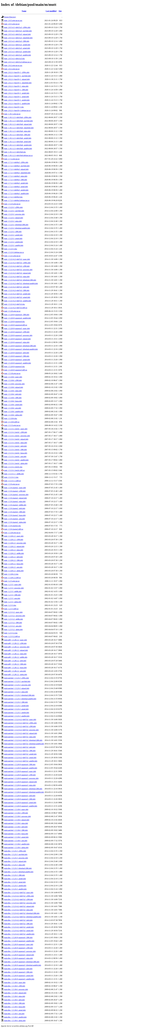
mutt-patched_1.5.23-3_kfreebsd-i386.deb (19, 695)
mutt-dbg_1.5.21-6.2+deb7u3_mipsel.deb (19, 906)
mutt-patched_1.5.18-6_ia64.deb (16, 827)
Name (24, 11)
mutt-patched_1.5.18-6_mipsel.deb (16, 820)
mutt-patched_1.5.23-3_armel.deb (16, 709)
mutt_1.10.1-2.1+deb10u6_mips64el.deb (19, 128)
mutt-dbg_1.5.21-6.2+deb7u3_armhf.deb (19, 927)
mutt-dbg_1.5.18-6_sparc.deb (14, 982)
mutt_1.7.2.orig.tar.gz (12, 159)
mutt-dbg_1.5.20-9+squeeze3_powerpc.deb (20, 951)
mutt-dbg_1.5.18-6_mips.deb (14, 996)
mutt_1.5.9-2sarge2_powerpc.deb (16, 495)
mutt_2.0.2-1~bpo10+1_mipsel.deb (17, 79)
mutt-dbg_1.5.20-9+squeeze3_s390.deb (18, 948)
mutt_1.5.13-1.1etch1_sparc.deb (15, 429)
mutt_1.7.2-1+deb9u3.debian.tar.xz (16, 200)
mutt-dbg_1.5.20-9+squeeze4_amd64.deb (19, 941)
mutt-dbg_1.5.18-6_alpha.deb (15, 1021)
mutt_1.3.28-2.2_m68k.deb (14, 553)
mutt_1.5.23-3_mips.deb (13, 221)
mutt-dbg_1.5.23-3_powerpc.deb (16, 858)
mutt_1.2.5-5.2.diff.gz (12, 636)
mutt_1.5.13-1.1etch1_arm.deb (15, 456)
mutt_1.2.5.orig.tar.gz (12, 581)
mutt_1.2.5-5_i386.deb (12, 595)
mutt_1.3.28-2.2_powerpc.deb (15, 543)
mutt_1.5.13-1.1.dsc (11, 477)
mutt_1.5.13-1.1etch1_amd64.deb (16, 460)
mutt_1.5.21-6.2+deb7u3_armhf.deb (17, 294)
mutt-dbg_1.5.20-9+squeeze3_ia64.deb (18, 969)
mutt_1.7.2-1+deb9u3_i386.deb (15, 180)
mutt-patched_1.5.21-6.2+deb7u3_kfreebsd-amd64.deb (24, 744)
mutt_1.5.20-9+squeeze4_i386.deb (16, 315)
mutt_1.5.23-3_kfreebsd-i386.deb (16, 225)
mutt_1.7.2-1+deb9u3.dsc (13, 197)
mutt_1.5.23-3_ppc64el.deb (14, 211)
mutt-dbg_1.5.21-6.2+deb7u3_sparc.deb (18, 893)
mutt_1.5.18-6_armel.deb (13, 405)
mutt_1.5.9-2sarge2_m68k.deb (15, 505)
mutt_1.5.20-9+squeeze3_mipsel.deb (17, 339)
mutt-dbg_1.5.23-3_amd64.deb (15, 889)
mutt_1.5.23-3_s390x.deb (13, 207)
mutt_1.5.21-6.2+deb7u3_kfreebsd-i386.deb (20, 280)
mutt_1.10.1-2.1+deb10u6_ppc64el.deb (18, 121)
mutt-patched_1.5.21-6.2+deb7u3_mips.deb (20, 737)
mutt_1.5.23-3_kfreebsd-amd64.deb (17, 228)
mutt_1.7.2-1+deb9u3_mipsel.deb (16, 169)
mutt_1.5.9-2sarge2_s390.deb (15, 491)
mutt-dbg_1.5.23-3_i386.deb (14, 875)
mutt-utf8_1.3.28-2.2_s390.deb (15, 643)
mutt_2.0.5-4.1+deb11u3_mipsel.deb (17, 34)
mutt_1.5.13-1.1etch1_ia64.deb (15, 446)
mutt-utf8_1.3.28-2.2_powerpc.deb (16, 647)
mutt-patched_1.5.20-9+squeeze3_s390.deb (20, 775)
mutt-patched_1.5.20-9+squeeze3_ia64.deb (19, 796)
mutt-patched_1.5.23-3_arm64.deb (16, 713)
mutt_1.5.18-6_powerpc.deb (14, 384)
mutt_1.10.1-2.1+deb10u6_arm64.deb (18, 145)
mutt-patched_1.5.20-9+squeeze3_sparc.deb (20, 771)
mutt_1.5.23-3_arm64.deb (13, 242)
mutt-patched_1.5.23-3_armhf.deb (16, 706)
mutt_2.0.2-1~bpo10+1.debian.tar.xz (17, 110)
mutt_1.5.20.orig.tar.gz (12, 311)
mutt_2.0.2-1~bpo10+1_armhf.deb (16, 93)
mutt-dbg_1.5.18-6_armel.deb (15, 1010)
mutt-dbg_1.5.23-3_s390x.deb (15, 851)
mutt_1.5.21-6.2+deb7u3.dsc (14, 304)
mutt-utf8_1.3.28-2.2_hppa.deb (15, 668)
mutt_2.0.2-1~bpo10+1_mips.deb (16, 86)
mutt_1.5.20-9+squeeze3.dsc (14, 367)
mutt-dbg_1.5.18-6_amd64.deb (15, 1017)
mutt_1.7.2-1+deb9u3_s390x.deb (16, 162)
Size (60, 11)
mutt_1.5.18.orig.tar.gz (12, 373)
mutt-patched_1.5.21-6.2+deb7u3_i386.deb (20, 751)
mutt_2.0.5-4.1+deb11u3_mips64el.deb (18, 38)
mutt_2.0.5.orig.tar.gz (12, 24)
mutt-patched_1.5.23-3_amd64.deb (16, 716)
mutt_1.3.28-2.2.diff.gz (12, 578)
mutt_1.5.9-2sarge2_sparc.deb (15, 488)
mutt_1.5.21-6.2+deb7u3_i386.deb (16, 290)
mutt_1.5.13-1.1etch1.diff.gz (14, 470)
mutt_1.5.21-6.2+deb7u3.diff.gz (15, 308)
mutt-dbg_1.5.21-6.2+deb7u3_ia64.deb (18, 920)
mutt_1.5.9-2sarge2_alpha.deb (15, 522)
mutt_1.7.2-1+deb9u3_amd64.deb (16, 193)
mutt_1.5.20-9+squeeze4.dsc (14, 322)
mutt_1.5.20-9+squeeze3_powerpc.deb (18, 335)
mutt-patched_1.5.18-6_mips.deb (16, 823)
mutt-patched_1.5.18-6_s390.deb (16, 813)
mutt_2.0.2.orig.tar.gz (12, 69)
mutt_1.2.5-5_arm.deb (12, 598)
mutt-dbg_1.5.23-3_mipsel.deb (15, 861)
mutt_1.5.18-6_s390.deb (13, 380)
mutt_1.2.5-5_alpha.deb (12, 602)
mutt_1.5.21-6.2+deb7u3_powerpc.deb (18, 270)
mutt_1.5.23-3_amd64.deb (13, 245)
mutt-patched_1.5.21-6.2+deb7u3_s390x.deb (20, 723)
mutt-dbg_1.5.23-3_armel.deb (15, 882)
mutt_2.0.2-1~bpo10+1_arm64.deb (17, 100)
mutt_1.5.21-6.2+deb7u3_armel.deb (17, 297)
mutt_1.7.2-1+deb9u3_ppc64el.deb (17, 166)
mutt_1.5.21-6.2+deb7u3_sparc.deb (17, 259)
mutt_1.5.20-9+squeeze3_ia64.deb (16, 353)
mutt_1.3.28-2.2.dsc (11, 574)
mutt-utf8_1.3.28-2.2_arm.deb (15, 671)
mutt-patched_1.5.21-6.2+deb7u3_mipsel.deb (20, 733)
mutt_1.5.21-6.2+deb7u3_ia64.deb (16, 287)
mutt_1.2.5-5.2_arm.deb (12, 626)
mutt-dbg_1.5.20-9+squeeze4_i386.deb (18, 937)
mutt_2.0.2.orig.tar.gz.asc (13, 65)
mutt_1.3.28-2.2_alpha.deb (14, 571)
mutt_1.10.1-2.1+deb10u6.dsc (15, 152)
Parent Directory (10, 17)
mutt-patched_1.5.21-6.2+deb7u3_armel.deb (20, 758)
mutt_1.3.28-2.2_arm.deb (13, 567)
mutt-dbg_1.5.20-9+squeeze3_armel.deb (18, 976)
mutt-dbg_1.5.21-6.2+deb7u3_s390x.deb (19, 896)
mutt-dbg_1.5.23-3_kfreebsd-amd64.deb (18, 872)
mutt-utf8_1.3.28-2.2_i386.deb (15, 664)
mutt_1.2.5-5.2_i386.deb (13, 623)
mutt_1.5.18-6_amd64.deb (13, 411)
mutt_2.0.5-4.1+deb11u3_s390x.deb (17, 27)
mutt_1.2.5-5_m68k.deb (12, 591)
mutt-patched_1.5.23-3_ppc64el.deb (17, 681)
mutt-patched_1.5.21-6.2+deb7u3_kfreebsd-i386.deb (23, 740)
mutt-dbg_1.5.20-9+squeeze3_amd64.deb (19, 979)
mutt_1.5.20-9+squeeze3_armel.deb (17, 360)
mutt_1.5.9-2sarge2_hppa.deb (15, 515)
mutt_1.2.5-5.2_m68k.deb (13, 619)
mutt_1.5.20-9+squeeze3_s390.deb (16, 332)
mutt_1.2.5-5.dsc (10, 605)
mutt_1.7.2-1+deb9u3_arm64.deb (16, 190)
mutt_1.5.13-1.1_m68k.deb (14, 474)
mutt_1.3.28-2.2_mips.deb (13, 550)
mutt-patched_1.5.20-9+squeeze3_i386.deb (19, 799)
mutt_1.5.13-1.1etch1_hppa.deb (15, 453)
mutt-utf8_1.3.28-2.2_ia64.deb (15, 661)
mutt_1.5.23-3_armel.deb (13, 238)
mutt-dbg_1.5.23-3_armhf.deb (15, 879)
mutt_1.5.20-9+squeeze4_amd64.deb (17, 318)
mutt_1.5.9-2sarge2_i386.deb (14, 512)
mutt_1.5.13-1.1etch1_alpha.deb (15, 463)
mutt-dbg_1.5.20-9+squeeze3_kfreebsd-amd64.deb (22, 965)
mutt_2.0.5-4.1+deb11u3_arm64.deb (17, 52)
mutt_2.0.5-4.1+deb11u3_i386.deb (16, 41)
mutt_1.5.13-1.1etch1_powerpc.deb (17, 436)
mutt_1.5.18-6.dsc (10, 418)
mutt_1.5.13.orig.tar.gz (12, 425)
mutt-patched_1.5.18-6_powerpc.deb (17, 816)
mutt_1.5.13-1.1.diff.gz (12, 481)
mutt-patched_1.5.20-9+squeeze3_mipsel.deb (20, 782)
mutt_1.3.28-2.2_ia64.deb (13, 557)
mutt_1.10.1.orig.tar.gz (12, 114)
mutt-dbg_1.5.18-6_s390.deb (14, 986)
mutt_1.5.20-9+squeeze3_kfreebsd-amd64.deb (21, 349)
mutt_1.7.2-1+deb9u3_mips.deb (15, 176)
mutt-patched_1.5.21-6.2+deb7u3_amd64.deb (20, 761)
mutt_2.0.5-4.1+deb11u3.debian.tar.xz (18, 62)
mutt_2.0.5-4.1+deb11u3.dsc (14, 59)
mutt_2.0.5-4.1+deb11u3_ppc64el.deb (18, 31)
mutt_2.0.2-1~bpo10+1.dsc (14, 107)
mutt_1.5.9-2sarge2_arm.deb (14, 519)
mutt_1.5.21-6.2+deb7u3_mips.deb (17, 277)
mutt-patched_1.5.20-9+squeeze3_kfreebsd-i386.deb (23, 789)
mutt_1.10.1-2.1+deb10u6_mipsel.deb (18, 124)
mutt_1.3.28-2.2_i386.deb (13, 560)
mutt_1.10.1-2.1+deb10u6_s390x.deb (17, 117)
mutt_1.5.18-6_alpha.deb (13, 415)
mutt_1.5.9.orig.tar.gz (12, 484)
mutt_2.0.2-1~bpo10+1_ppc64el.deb (17, 76)
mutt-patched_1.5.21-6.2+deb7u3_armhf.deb (20, 754)
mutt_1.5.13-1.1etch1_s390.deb (15, 432)
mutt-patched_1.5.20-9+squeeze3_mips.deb (20, 785)
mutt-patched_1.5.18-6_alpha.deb (16, 848)
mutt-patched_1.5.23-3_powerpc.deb (17, 685)
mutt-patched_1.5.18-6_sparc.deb (16, 809)
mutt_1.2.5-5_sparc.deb (12, 585)
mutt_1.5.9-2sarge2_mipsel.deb (15, 498)
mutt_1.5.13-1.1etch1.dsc (13, 467)
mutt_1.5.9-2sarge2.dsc (12, 526)
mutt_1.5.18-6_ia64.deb (12, 394)
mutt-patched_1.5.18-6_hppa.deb (16, 834)
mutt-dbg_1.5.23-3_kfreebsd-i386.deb (18, 868)
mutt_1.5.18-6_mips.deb (13, 391)
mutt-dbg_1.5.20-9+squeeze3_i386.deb (18, 972)
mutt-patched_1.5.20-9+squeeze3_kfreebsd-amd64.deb (24, 792)
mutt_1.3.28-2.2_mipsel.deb (14, 546)
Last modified (51, 11)
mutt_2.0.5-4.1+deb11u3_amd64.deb (17, 55)
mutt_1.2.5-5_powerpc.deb (14, 588)
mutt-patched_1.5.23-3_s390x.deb (16, 678)
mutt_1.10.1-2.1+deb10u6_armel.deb (17, 142)
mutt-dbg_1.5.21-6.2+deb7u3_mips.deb (18, 910)
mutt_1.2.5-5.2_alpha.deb (13, 630)
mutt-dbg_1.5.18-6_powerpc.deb (16, 989)
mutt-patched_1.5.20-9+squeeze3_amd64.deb (20, 806)
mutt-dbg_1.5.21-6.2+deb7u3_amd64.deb (19, 934)
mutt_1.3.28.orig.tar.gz (12, 533)
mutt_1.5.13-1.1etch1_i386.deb (15, 450)
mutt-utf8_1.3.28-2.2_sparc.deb (15, 640)
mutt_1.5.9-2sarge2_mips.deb (15, 501)
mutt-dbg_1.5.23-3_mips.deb (14, 865)
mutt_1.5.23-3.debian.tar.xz (14, 252)
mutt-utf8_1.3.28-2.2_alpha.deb (15, 674)
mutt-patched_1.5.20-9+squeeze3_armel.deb (20, 803)
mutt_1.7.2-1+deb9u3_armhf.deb (16, 183)
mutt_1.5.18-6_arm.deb (12, 408)
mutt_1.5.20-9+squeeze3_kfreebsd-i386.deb (20, 346)
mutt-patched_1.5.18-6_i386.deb (16, 830)
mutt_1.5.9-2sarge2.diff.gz (13, 529)
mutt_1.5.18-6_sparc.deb (13, 377)
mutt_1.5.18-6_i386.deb (12, 398)
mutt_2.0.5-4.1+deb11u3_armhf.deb (17, 45)
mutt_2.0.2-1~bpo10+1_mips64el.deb (17, 83)
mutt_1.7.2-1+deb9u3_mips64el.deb (17, 173)
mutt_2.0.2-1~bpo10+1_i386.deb (16, 90)
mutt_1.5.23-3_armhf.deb (13, 235)
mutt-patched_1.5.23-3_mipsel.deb (16, 688)
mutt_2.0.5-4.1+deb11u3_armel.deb (17, 48)
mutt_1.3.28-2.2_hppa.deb (13, 564)
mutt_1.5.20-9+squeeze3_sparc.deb (17, 328)
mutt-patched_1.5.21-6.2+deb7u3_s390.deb (20, 726)
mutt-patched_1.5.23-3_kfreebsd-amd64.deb (20, 699)
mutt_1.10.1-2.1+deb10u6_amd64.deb (18, 148)
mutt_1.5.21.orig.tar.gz (12, 256)
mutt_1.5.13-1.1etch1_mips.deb (15, 443)
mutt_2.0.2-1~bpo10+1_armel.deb (16, 97)
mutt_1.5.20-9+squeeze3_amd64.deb (17, 363)
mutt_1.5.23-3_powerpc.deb (14, 214)
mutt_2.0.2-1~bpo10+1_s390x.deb (16, 72)
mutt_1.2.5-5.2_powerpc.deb (14, 616)
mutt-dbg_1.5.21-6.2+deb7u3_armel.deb (18, 931)
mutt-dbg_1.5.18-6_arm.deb (14, 1014)
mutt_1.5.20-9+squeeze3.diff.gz (15, 370)
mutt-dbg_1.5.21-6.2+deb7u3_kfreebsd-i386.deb (21, 913)
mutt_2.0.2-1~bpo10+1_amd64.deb (17, 104)
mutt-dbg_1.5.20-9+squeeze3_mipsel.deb (19, 955)
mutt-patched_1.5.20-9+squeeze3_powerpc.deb (21, 778)
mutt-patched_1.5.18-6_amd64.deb (16, 844)
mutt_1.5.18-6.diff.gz (11, 422)
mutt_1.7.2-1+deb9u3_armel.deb (16, 187)
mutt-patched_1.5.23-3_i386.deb (16, 702)
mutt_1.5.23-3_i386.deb (12, 232)
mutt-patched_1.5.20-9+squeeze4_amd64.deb (20, 768)
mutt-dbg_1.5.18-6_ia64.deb (14, 1000)
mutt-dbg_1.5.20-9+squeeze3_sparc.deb (18, 944)
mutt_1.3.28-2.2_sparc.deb (13, 536)
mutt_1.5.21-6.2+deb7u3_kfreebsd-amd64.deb (21, 283)
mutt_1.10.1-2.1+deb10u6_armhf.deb (17, 138)
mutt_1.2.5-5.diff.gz (11, 609)
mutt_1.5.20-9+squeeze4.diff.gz (15, 325)
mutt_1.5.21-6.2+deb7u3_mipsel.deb (17, 273)
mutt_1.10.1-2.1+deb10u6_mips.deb (17, 131)
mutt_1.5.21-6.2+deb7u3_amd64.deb (17, 301)
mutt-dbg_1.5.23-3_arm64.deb (15, 886)
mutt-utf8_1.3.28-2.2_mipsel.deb (16, 650)
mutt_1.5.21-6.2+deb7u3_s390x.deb (17, 263)
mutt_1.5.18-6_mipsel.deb (13, 387)
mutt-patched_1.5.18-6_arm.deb (15, 841)
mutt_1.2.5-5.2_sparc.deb (13, 612)
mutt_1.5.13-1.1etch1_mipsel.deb (16, 439)
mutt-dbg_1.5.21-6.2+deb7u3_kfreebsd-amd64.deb (22, 917)
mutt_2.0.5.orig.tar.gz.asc (13, 20)
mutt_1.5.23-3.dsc (10, 249)
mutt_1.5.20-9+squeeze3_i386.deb (16, 356)
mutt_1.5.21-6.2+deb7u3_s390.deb (17, 266)
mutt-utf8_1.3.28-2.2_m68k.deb (15, 657)
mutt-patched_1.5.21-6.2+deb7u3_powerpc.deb (21, 730)
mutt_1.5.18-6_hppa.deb (13, 401)
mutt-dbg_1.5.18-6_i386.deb (14, 1003)
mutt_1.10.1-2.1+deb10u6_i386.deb (17, 135)
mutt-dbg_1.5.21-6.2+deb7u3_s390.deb (18, 899)
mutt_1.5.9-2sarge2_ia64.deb (14, 508)
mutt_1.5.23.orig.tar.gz (12, 204)
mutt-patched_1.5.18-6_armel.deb (16, 837)
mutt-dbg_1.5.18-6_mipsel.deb (15, 993)
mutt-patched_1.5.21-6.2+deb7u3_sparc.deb (20, 719)
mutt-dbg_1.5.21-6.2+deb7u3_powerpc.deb (20, 903)
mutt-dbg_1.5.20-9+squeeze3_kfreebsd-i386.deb (21, 962)
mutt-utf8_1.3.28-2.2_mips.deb (15, 654)
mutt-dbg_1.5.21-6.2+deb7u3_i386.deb (18, 924)
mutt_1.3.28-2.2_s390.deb (13, 540)
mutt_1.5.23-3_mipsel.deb (13, 218)
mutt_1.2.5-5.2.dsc (11, 633)
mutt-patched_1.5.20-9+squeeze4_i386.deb (19, 764)
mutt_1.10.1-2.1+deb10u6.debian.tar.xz (18, 155)
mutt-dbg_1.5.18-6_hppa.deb (14, 1007)
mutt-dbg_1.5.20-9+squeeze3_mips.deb (18, 958)
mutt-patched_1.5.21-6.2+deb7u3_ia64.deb (19, 747)
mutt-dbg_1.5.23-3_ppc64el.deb (15, 854)
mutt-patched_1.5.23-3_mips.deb (16, 692)
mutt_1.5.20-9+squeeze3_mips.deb (16, 342)
